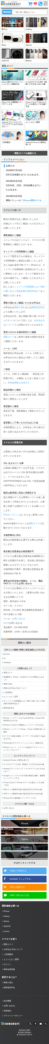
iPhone (24, 823)
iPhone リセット (11, 515)
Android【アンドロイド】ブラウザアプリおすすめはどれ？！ (24, 770)
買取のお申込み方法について (15, 688)
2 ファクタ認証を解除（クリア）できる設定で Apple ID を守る (24, 737)
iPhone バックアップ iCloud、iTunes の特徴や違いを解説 (24, 730)
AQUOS (24, 847)
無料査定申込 (38, 307)
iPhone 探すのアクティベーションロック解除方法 (23, 743)
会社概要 (7, 1001)
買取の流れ (19, 307)
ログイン (7, 964)
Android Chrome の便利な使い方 (16, 760)
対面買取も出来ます (20, 383)
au (5, 658)
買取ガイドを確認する (25, 153)
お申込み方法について (13, 949)
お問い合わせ (18, 619)
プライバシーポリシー (13, 1016)
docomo (7, 654)
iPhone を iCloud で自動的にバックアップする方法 (24, 725)
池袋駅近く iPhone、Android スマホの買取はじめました (23, 678)
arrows (24, 855)
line (5, 623)
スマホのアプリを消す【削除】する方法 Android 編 (24, 764)
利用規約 (7, 1011)
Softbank (7, 662)
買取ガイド (8, 337)
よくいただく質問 (11, 697)
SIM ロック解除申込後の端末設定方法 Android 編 (23, 794)
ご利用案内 (8, 692)
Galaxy (24, 831)
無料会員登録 (9, 969)
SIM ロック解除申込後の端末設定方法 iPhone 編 (23, 789)
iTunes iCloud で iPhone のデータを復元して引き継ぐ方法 (23, 784)
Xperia (24, 839)
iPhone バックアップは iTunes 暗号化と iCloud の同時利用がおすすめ (23, 719)
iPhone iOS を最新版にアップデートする (20, 798)
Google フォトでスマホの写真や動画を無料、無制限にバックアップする (24, 777)
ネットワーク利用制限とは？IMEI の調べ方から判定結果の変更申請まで (24, 702)
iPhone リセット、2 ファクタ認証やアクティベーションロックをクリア (24, 748)
